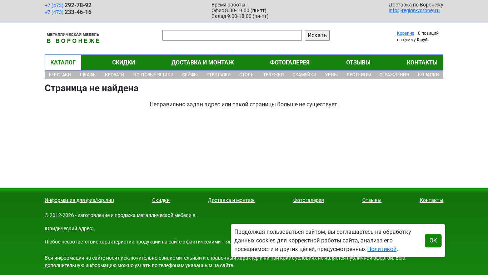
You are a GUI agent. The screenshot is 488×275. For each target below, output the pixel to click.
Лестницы (359, 74)
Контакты (422, 62)
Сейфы (190, 74)
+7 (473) (68, 5)
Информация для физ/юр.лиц (79, 200)
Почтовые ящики (153, 74)
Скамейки (305, 74)
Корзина (405, 33)
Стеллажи (218, 74)
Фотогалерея (290, 62)
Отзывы (358, 62)
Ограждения (394, 74)
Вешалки (428, 74)
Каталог (63, 62)
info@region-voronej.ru (414, 10)
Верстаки (60, 74)
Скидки (123, 62)
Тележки (273, 74)
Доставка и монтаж (202, 62)
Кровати (114, 74)
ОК (433, 240)
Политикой (382, 249)
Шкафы (88, 74)
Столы (246, 74)
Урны (331, 74)
